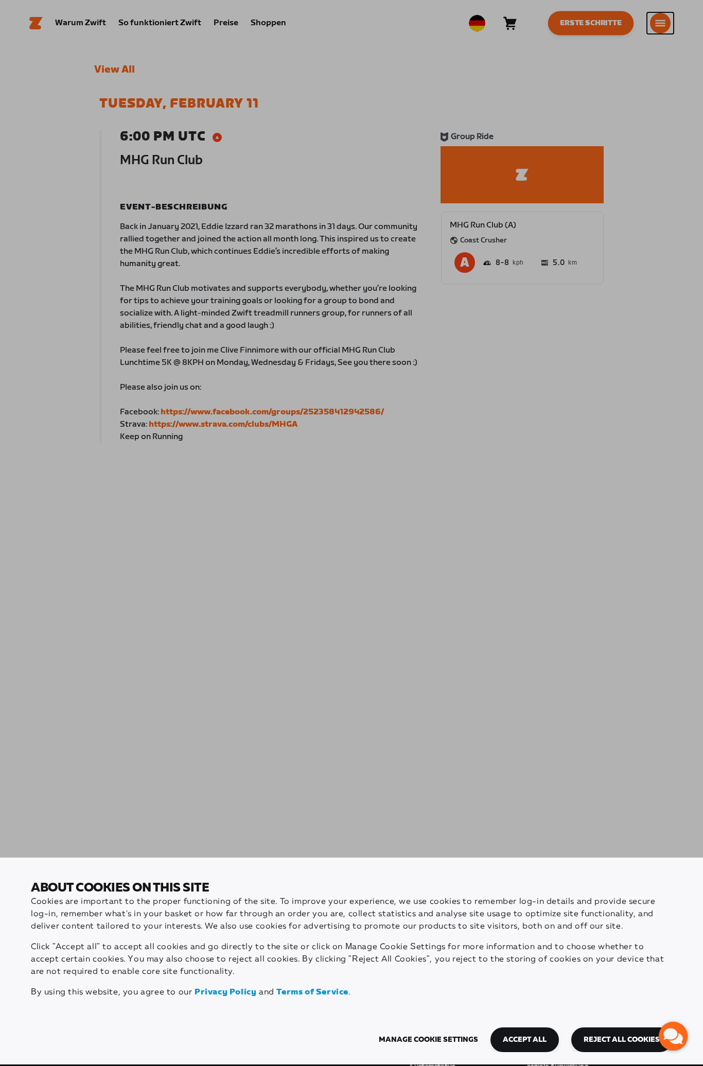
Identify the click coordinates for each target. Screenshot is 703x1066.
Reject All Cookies (622, 1039)
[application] (673, 1036)
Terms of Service (312, 992)
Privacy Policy (225, 992)
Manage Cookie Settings (428, 1040)
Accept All (525, 1039)
